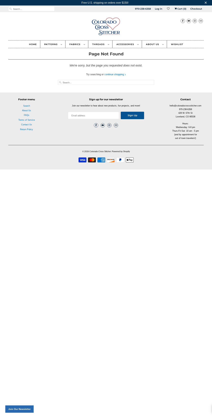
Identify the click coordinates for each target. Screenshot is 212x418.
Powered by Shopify (121, 151)
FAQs (26, 115)
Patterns (51, 44)
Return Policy (26, 129)
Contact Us (26, 124)
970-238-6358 (143, 8)
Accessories (126, 44)
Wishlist (177, 44)
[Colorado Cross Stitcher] (106, 27)
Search (26, 106)
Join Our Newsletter (19, 409)
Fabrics (75, 44)
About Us (153, 44)
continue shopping (114, 74)
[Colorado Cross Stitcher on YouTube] (189, 21)
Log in (158, 8)
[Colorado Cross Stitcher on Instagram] (195, 21)
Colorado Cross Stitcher (100, 151)
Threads (99, 44)
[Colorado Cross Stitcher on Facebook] (183, 21)
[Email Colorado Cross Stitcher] (201, 21)
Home (33, 44)
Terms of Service (26, 120)
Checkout (196, 8)
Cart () (181, 8)
